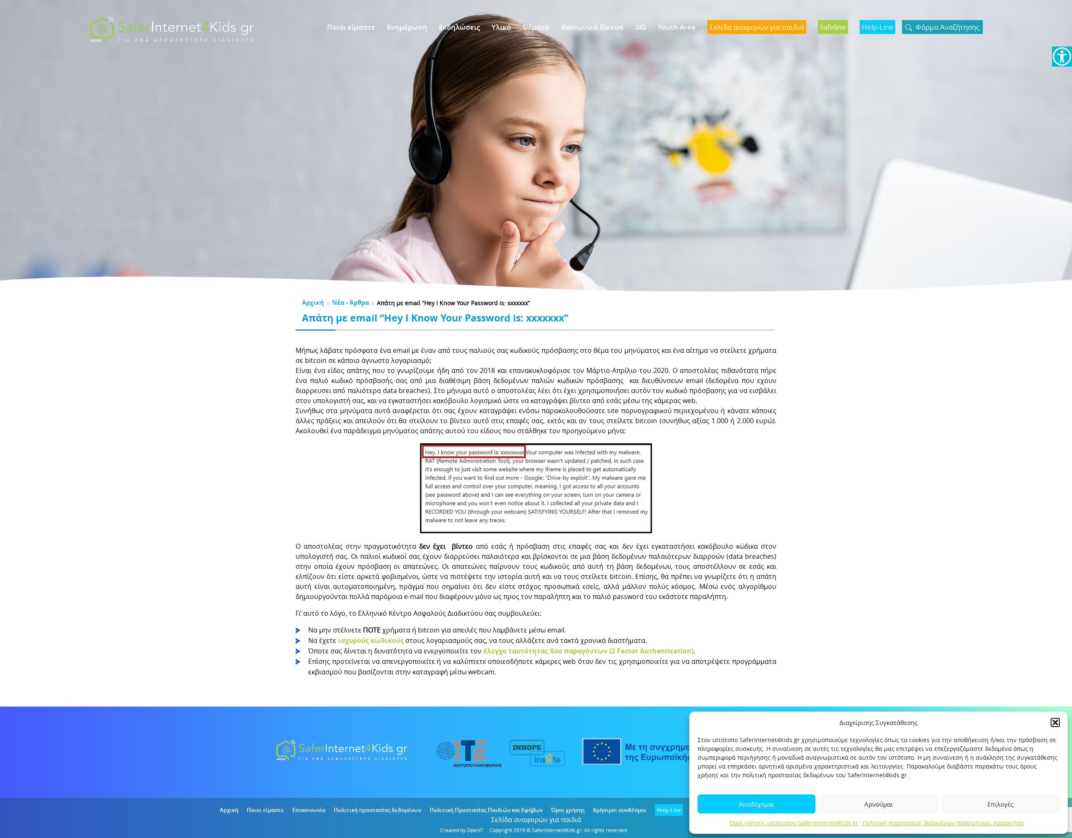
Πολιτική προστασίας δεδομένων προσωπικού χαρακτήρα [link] (943, 823)
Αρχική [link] (313, 302)
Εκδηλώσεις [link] (459, 27)
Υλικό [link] (501, 27)
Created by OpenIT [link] (462, 830)
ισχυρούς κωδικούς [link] (371, 640)
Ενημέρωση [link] (407, 27)
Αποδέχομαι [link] (756, 804)
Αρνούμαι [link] (878, 804)
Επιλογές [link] (1000, 804)
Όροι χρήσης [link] (568, 810)
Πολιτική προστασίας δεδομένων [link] (377, 810)
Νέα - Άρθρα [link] (350, 302)
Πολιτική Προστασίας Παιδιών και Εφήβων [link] (486, 810)
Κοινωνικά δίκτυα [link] (592, 27)
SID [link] (640, 27)
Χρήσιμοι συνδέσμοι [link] (620, 810)
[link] (1062, 56)
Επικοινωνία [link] (308, 810)
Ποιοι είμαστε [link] (351, 27)
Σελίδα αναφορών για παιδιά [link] (536, 819)
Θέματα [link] (536, 27)
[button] (1055, 722)
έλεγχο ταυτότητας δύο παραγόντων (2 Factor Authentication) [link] (588, 650)
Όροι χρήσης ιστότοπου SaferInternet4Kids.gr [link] (793, 823)
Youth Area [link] (677, 27)
